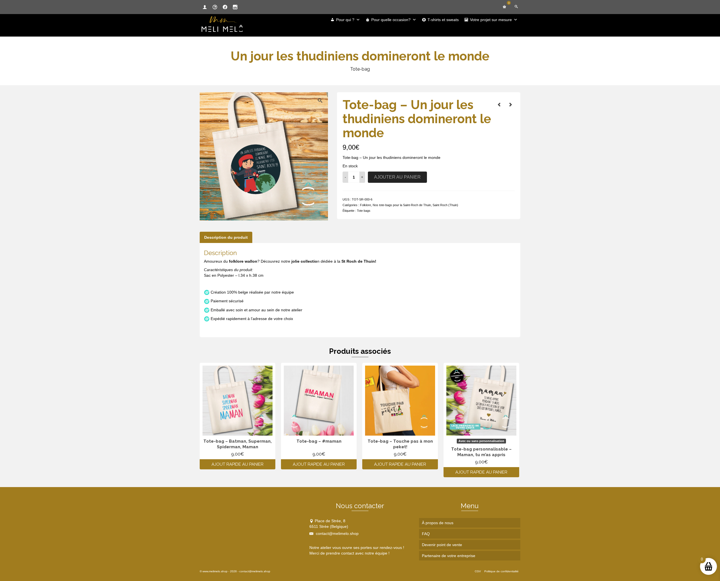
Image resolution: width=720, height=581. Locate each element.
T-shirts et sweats (443, 19)
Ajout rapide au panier (238, 464)
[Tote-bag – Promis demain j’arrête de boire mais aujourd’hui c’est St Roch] (510, 104)
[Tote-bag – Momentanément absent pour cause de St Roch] (499, 104)
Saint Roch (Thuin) (445, 205)
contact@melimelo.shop (337, 533)
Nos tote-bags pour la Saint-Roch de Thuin (402, 205)
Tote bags (363, 210)
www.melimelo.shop (215, 571)
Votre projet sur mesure (491, 19)
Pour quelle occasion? (391, 19)
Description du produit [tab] (226, 237)
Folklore (365, 205)
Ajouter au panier (397, 177)
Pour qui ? (345, 19)
